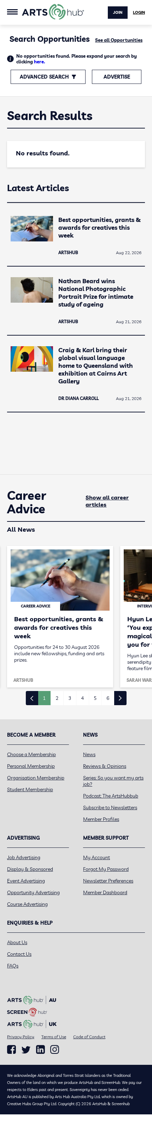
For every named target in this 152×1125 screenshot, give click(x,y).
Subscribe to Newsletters (110, 807)
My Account (96, 857)
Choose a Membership (31, 754)
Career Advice (26, 502)
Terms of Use (53, 1036)
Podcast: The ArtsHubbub (110, 796)
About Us (17, 942)
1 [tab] (44, 698)
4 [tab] (82, 698)
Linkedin (40, 1049)
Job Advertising (23, 857)
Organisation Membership (35, 778)
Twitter (26, 1049)
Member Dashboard (105, 892)
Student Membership (30, 789)
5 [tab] (95, 698)
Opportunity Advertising (33, 892)
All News (21, 529)
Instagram (54, 1049)
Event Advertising (26, 881)
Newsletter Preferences (108, 881)
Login (139, 12)
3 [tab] (69, 698)
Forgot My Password (106, 869)
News (89, 754)
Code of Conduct (89, 1036)
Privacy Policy (20, 1036)
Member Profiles (101, 819)
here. (39, 61)
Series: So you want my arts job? (113, 781)
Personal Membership (31, 766)
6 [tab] (107, 698)
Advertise (117, 77)
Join (117, 12)
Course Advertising (27, 904)
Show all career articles (107, 501)
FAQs (12, 966)
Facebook (11, 1049)
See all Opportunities (118, 40)
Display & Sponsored (30, 869)
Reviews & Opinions (104, 766)
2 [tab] (56, 698)
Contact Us (19, 954)
